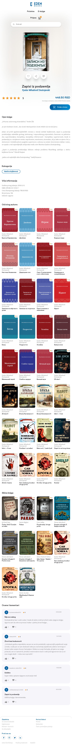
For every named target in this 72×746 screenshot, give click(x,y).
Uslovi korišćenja (7, 743)
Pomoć (38, 721)
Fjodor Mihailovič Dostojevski (36, 90)
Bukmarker (39, 724)
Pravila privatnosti (21, 743)
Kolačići (32, 743)
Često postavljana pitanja (44, 726)
